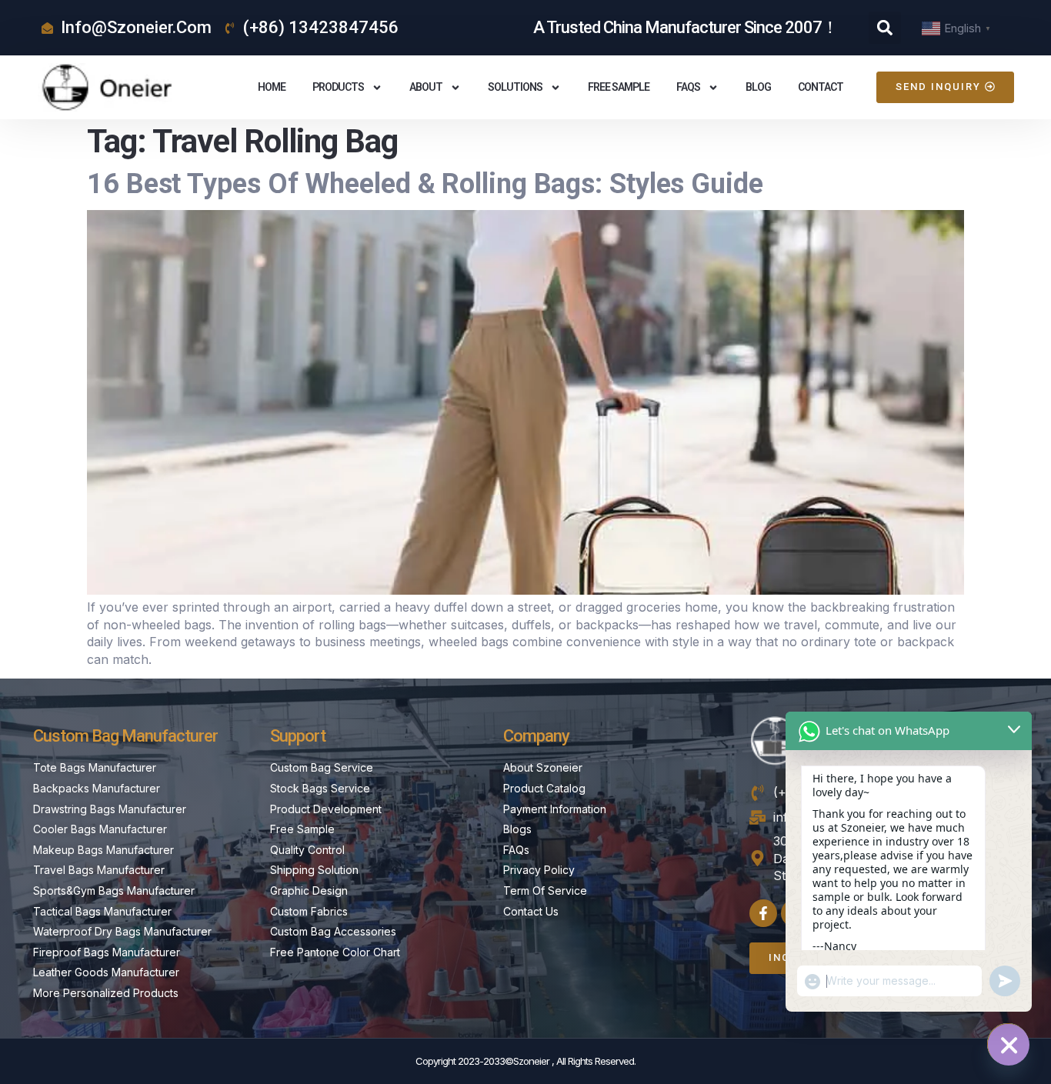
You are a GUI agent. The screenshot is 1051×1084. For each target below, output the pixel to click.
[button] (885, 28)
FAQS (688, 87)
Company (536, 735)
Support (297, 735)
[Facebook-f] (763, 913)
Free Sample (618, 87)
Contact (820, 87)
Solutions (515, 87)
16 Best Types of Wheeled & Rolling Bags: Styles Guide (425, 184)
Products (338, 87)
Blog (758, 87)
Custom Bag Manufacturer (125, 735)
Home (271, 87)
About (425, 87)
